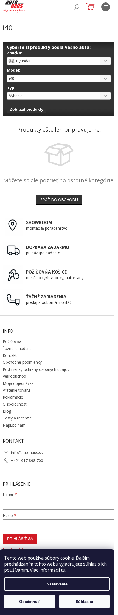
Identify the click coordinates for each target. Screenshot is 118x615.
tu (63, 570)
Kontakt (10, 355)
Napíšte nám (14, 425)
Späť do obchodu (59, 199)
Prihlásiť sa (20, 538)
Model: (13, 70)
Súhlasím (84, 601)
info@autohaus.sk (27, 452)
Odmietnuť (29, 601)
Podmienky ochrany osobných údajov (36, 369)
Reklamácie (13, 397)
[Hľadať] (76, 6)
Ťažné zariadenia (18, 348)
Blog (7, 411)
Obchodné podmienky (22, 362)
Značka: (14, 52)
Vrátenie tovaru (16, 390)
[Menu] (105, 6)
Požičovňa (12, 341)
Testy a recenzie (17, 418)
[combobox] (59, 61)
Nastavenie (57, 584)
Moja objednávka (18, 383)
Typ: (11, 87)
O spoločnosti (15, 404)
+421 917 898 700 (27, 460)
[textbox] (52, 61)
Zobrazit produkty (26, 109)
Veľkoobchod (14, 376)
